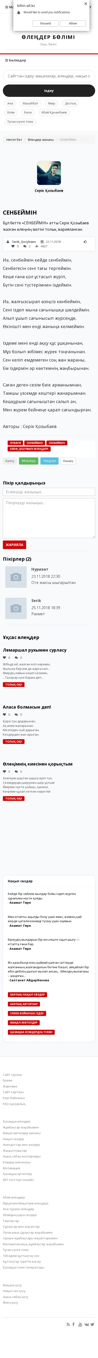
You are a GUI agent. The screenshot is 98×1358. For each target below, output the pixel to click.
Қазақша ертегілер (17, 1174)
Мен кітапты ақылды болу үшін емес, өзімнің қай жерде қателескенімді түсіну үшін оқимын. (45, 919)
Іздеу (49, 90)
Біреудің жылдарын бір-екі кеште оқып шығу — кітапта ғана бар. (43, 941)
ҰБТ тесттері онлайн (18, 1180)
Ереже (7, 1080)
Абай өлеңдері (14, 1197)
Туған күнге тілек (20, 121)
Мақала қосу (12, 1285)
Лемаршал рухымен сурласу (34, 650)
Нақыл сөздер (13, 1139)
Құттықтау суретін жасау (22, 1261)
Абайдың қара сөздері (20, 1215)
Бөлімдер (17, 60)
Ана (10, 103)
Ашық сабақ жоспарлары (22, 1156)
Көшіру (68, 461)
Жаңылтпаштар (15, 1150)
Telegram (49, 461)
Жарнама (10, 1086)
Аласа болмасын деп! (27, 707)
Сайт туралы (12, 1074)
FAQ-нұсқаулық (14, 1104)
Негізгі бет (14, 139)
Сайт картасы (13, 1092)
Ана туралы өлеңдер (18, 1209)
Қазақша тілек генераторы (23, 1267)
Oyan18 (15, 443)
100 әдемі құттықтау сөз (21, 1256)
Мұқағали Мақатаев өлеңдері (25, 1203)
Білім (11, 112)
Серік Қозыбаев (49, 190)
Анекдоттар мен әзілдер (21, 1144)
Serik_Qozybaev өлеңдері (29, 449)
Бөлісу (9, 461)
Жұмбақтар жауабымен (21, 1127)
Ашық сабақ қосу (15, 1297)
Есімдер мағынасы (17, 1162)
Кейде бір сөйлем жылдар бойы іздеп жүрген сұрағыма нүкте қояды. (42, 896)
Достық (70, 103)
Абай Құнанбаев (54, 112)
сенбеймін (57, 443)
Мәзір (13, 7)
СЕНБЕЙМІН (35, 443)
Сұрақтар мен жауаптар (21, 1226)
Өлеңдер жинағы (41, 139)
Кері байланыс (14, 1098)
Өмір (51, 103)
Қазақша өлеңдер (16, 1121)
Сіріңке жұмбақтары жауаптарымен (30, 1238)
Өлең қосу (10, 1302)
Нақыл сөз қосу (14, 1291)
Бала (28, 112)
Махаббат (30, 103)
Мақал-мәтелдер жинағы (22, 1133)
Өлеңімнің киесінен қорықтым (38, 764)
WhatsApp (29, 461)
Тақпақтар (11, 1221)
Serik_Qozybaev (24, 242)
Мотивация (11, 1168)
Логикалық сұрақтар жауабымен (28, 1232)
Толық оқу (13, 684)
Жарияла (14, 544)
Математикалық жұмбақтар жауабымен (33, 1244)
